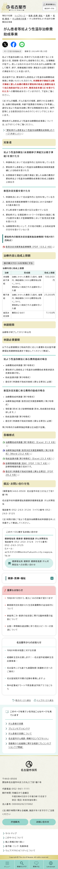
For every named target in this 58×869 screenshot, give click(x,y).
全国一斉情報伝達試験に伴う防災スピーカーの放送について (30, 628)
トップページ (20, 16)
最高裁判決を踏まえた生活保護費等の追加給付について (30, 607)
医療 (48, 16)
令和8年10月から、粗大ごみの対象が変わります (30, 598)
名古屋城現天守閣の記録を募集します (25, 678)
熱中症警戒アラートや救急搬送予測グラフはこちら (29, 687)
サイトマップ (11, 833)
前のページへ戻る (23, 700)
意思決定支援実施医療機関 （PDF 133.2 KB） (29, 247)
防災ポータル (49, 8)
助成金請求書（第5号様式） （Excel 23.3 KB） (29, 459)
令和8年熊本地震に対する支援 (21, 650)
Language (51, 866)
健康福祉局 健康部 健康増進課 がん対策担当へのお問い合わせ (30, 563)
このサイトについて (14, 838)
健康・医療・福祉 (36, 16)
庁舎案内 (15, 822)
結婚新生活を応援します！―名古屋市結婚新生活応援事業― (30, 659)
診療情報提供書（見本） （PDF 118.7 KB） (27, 463)
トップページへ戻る (45, 700)
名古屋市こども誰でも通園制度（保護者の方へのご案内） (30, 670)
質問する (36, 866)
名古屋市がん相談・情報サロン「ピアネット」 (28, 739)
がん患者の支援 (19, 19)
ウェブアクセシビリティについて (20, 851)
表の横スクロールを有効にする (18, 263)
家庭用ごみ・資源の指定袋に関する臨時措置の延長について (30, 617)
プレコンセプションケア (19, 729)
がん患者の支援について (20, 734)
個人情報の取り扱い (14, 842)
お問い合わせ (42, 822)
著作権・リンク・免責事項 (16, 846)
